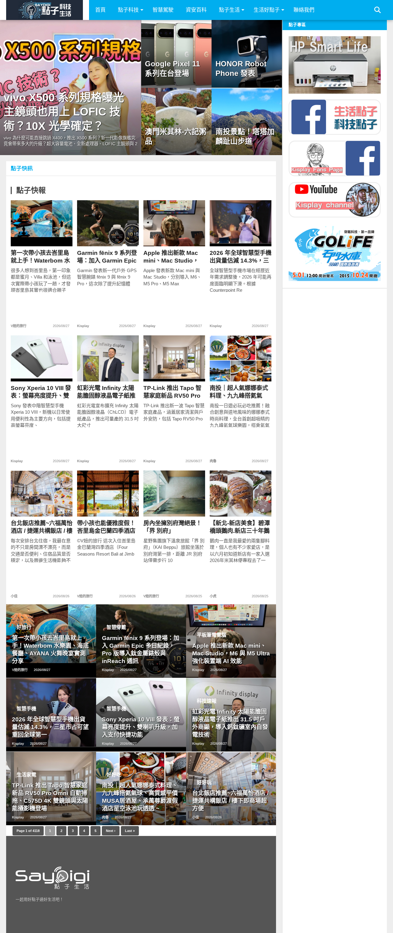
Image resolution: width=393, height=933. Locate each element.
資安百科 (196, 10)
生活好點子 (267, 10)
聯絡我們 (304, 10)
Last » (130, 831)
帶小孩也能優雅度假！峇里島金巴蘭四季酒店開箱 (106, 527)
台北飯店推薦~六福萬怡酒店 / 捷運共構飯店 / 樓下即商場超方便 (41, 527)
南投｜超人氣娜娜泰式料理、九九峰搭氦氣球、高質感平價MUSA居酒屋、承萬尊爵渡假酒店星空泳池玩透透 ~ (239, 392)
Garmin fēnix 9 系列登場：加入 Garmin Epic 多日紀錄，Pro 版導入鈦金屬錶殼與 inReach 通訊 (107, 257)
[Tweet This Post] (41, 236)
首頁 (100, 10)
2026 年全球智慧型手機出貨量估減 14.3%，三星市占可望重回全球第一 (240, 257)
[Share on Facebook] (28, 236)
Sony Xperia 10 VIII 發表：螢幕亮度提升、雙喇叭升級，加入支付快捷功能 (41, 392)
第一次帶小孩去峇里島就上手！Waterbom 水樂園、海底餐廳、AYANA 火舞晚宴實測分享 (40, 257)
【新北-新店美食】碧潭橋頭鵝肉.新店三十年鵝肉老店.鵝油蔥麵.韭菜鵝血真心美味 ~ (240, 527)
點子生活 (229, 10)
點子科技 (128, 10)
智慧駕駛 (163, 10)
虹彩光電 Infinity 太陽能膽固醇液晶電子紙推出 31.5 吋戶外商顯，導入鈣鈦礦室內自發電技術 (107, 392)
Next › (110, 831)
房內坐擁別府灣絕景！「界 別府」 (172, 527)
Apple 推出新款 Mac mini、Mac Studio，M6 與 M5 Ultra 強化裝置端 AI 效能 (173, 257)
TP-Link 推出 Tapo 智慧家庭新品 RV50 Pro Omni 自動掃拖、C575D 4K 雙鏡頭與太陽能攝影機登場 (172, 392)
